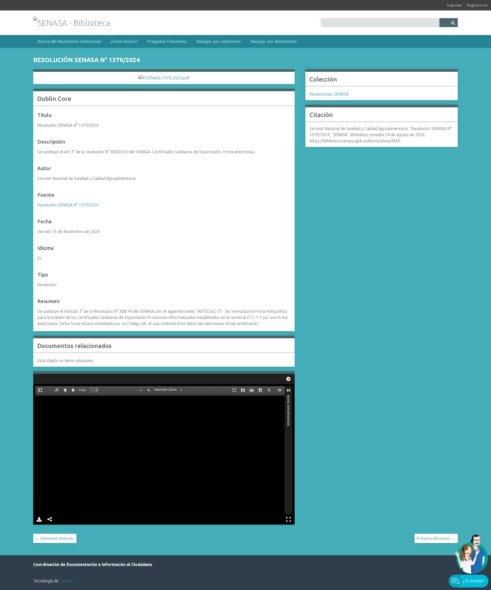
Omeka (66, 581)
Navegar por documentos (274, 41)
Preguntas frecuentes (167, 41)
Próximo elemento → (436, 538)
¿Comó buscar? (123, 41)
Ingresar (454, 5)
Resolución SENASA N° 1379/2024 (67, 205)
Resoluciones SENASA (329, 94)
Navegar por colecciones (218, 41)
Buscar (453, 22)
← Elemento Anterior (54, 538)
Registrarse (477, 5)
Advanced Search (444, 22)
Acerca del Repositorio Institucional (69, 41)
